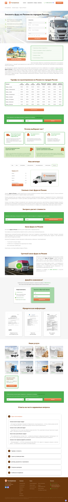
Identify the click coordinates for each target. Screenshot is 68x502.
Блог (20, 491)
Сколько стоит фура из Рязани (38, 52)
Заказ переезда (41, 483)
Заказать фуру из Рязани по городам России (40, 47)
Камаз (17, 165)
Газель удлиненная (30, 165)
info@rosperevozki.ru (20, 297)
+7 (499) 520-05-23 (58, 69)
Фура (12, 165)
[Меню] (6, 3)
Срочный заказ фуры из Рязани (38, 57)
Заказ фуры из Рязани (36, 55)
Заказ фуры (32, 488)
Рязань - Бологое (9, 104)
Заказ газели (32, 485)
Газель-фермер (22, 165)
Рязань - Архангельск (10, 94)
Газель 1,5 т (54, 165)
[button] (11, 386)
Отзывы (35, 2)
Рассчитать (37, 38)
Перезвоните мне (42, 299)
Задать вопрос (59, 2)
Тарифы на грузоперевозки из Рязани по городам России (42, 50)
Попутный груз (33, 487)
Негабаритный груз (42, 490)
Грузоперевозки (33, 483)
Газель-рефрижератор (39, 165)
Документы (21, 487)
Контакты (40, 2)
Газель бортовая (47, 165)
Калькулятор (30, 2)
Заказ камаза (41, 488)
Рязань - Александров (10, 89)
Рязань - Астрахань (10, 99)
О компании (22, 485)
